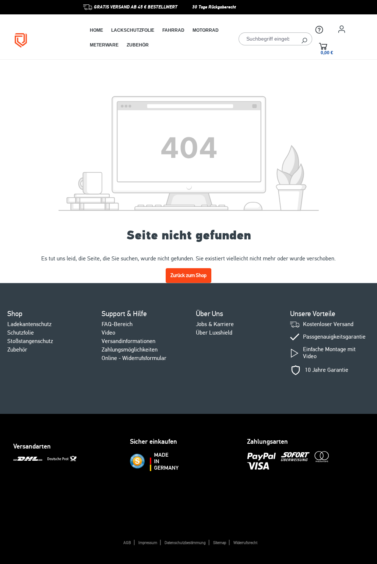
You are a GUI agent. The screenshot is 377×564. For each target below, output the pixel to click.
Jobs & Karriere (215, 324)
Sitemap (219, 542)
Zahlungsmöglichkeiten (130, 349)
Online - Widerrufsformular (134, 358)
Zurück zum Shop (188, 275)
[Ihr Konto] (341, 29)
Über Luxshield (214, 332)
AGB (127, 542)
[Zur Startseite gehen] (37, 40)
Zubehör (17, 349)
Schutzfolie (20, 332)
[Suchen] (304, 38)
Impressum (147, 542)
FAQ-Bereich (117, 324)
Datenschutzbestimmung (185, 542)
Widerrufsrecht (245, 542)
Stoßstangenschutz (30, 341)
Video (108, 332)
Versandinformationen (128, 341)
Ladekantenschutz (29, 324)
